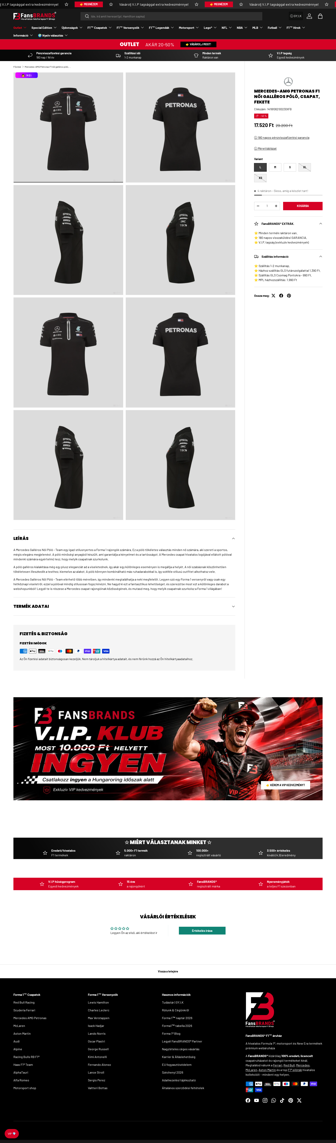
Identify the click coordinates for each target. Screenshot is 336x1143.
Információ (20, 35)
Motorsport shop (24, 1088)
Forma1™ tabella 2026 (177, 1025)
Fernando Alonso (99, 1064)
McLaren (19, 1025)
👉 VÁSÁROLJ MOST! (198, 44)
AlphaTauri (20, 1072)
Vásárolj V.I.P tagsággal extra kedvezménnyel (153, 4)
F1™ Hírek (294, 27)
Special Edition (42, 27)
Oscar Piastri (96, 1041)
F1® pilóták (295, 1070)
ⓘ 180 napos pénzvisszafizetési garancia (281, 137)
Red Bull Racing (24, 1002)
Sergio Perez (96, 1080)
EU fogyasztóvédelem (177, 1064)
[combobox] (171, 16)
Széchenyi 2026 (172, 1072)
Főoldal (17, 66)
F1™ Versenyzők (128, 27)
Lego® (208, 27)
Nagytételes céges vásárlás (181, 1049)
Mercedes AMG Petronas (29, 1018)
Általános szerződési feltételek (183, 1088)
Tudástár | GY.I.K (173, 1002)
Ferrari (277, 1065)
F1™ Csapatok (97, 27)
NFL (224, 27)
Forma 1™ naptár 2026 (177, 1018)
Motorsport (186, 27)
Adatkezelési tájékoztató (179, 1080)
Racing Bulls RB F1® (26, 1057)
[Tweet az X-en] (273, 296)
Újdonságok (70, 27)
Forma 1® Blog (171, 1033)
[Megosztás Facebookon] (281, 296)
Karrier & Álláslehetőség (178, 1057)
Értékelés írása (202, 930)
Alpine (17, 1049)
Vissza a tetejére (168, 971)
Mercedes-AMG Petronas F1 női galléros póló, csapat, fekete (48, 66)
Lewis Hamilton (98, 1002)
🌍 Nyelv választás (50, 35)
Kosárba (303, 206)
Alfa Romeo (21, 1080)
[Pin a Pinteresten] (289, 296)
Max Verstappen (98, 1018)
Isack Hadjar (96, 1025)
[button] (320, 16)
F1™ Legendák (159, 27)
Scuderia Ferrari (24, 1010)
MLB (255, 27)
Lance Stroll (96, 1072)
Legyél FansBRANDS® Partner (182, 1041)
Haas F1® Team (23, 1064)
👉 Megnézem (89, 4)
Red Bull (289, 1065)
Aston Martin (22, 1033)
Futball (272, 27)
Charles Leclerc (98, 1010)
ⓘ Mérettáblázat (265, 148)
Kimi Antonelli (97, 1057)
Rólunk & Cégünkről (175, 1010)
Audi (16, 1041)
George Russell (98, 1049)
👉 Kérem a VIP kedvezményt (285, 785)
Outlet (17, 27)
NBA (240, 27)
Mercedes (303, 1065)
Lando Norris (97, 1033)
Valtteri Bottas (98, 1088)
